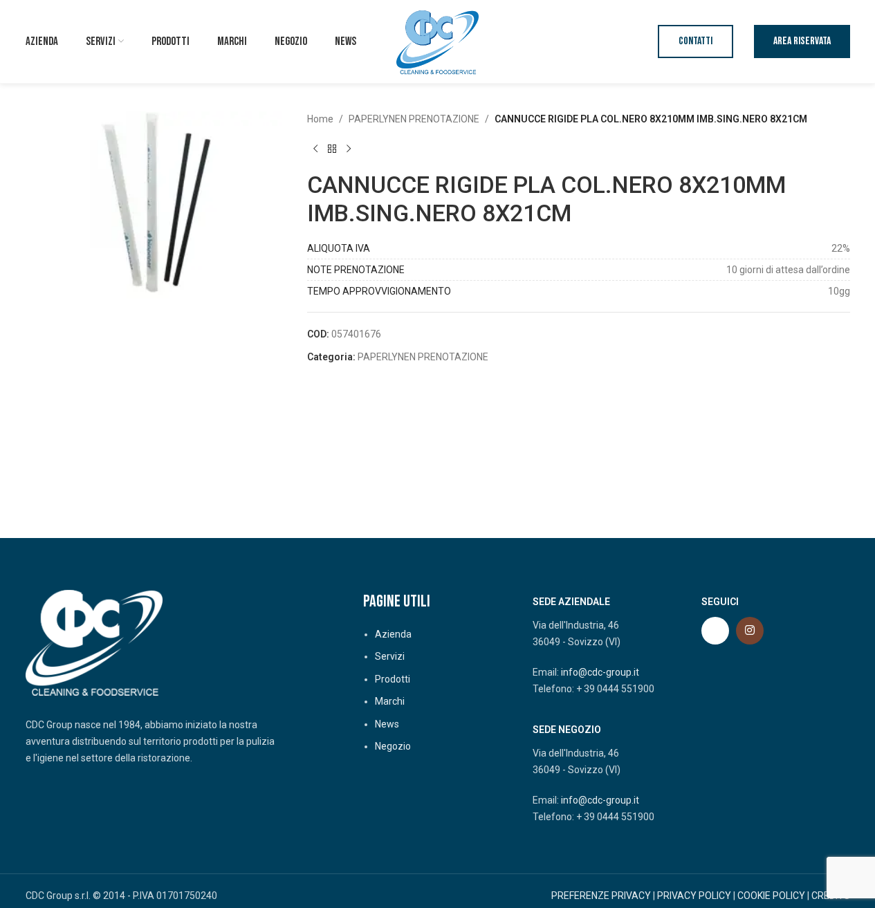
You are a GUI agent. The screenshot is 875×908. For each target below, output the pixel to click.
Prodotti (392, 679)
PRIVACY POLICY (694, 895)
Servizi (390, 656)
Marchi (390, 701)
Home (320, 118)
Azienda (393, 634)
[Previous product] (315, 148)
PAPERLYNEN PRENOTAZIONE (414, 118)
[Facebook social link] (715, 631)
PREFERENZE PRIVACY (601, 895)
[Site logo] (437, 40)
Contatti (695, 41)
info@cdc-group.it (600, 672)
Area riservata (802, 41)
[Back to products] (332, 148)
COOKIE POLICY (771, 895)
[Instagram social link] (750, 631)
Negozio (393, 746)
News (387, 724)
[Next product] (348, 148)
